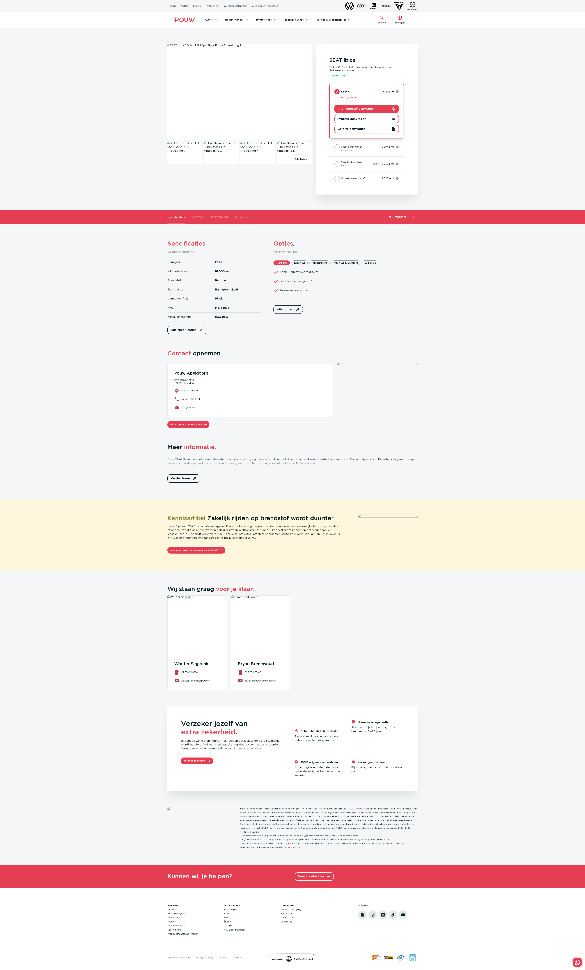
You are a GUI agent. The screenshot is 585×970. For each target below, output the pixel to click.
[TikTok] (393, 914)
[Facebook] (362, 914)
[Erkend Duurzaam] (400, 958)
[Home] (184, 20)
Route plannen (189, 390)
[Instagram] (372, 914)
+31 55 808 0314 (190, 399)
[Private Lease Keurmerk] (412, 958)
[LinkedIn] (383, 914)
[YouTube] (403, 914)
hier (289, 847)
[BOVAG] (389, 958)
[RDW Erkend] (377, 958)
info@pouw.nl (189, 407)
